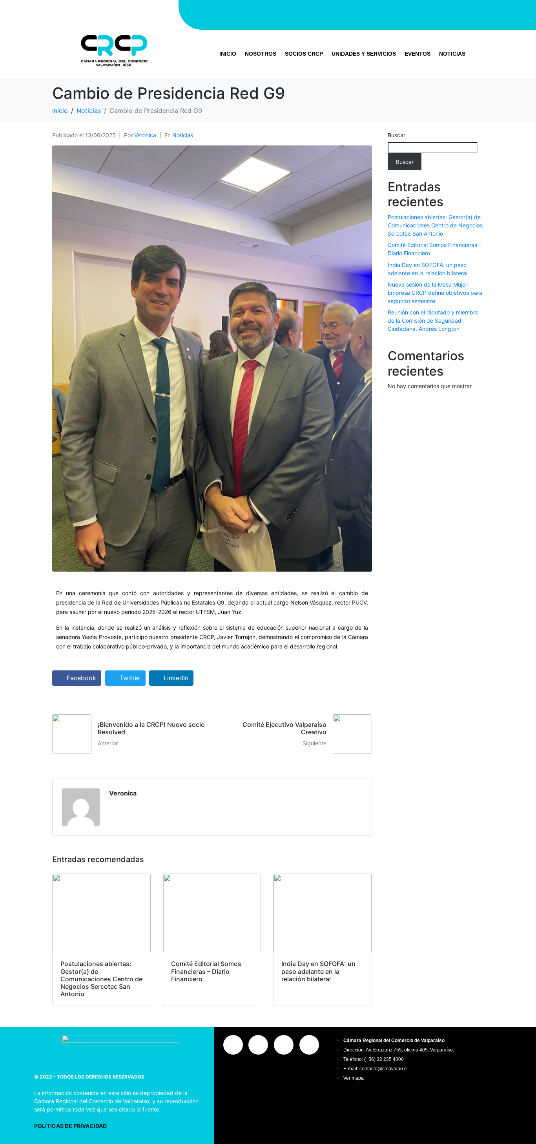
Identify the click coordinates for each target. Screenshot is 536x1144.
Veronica (145, 135)
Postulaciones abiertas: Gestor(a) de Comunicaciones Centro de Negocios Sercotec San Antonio (435, 225)
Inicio (227, 54)
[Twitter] (357, 14)
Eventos (417, 54)
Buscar (396, 135)
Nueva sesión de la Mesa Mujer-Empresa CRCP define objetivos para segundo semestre (435, 292)
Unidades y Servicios (364, 54)
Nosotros (260, 54)
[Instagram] (310, 14)
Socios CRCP (304, 54)
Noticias (452, 54)
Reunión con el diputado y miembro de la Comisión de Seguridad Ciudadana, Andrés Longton (433, 320)
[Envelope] (404, 14)
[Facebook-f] (334, 14)
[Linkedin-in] (381, 14)
